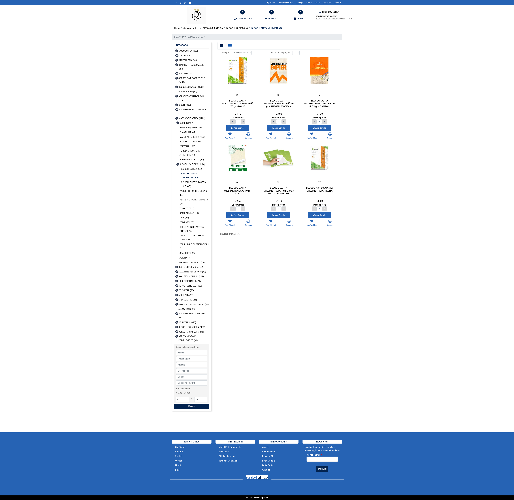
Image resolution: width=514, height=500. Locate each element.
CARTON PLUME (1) (188, 146)
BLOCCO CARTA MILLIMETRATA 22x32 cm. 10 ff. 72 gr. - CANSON (319, 103)
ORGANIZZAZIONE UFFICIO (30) (193, 304)
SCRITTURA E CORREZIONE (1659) (191, 80)
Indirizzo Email (314, 455)
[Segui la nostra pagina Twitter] (181, 3)
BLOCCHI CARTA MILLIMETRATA (266, 28)
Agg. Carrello (238, 128)
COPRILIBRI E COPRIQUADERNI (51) (194, 246)
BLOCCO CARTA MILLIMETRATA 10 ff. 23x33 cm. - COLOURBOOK (279, 190)
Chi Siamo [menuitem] (327, 3)
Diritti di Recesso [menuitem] (227, 456)
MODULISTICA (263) (188, 51)
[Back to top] (506, 492)
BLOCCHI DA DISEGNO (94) (192, 164)
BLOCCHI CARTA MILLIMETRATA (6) (190, 175)
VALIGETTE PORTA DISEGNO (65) (193, 193)
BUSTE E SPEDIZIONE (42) (191, 267)
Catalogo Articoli (191, 28)
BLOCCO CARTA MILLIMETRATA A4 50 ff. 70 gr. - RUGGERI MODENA (279, 103)
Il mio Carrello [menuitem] (268, 461)
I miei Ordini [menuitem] (267, 465)
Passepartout (262, 497)
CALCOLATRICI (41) (187, 299)
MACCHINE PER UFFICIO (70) (192, 271)
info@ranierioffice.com (326, 16)
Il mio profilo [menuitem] (268, 456)
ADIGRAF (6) (185, 258)
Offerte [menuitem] (309, 3)
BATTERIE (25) (185, 73)
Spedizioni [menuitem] (224, 451)
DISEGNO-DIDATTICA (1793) (191, 118)
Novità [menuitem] (317, 3)
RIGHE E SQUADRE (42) (190, 127)
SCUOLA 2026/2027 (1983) (191, 87)
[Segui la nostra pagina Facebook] (176, 3)
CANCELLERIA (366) (188, 60)
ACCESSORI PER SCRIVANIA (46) (191, 315)
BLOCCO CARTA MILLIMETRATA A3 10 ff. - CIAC (238, 190)
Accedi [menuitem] (265, 447)
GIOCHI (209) (184, 105)
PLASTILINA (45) (187, 132)
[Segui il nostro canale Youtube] (190, 3)
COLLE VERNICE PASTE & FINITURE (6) (191, 229)
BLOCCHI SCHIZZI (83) (191, 169)
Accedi (272, 2)
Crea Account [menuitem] (268, 451)
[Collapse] (176, 118)
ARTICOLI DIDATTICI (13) (191, 141)
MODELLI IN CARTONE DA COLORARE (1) (191, 237)
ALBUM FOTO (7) (186, 309)
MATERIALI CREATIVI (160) (192, 137)
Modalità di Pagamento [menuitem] (230, 447)
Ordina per (224, 52)
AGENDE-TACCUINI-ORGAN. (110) (191, 98)
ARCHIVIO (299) (185, 295)
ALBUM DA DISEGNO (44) (191, 159)
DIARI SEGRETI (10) (187, 91)
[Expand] (176, 51)
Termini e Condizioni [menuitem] (228, 461)
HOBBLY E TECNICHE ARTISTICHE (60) (189, 153)
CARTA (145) (184, 55)
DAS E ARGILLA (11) (189, 213)
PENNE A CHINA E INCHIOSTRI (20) (193, 201)
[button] (191, 406)
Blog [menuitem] (177, 470)
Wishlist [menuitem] (266, 470)
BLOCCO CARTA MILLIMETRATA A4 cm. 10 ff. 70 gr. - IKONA (237, 103)
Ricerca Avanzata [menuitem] (286, 3)
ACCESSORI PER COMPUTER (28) (192, 111)
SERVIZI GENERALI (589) (190, 286)
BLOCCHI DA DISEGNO (237, 28)
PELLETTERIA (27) (187, 322)
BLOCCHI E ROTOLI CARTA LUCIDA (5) (193, 184)
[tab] (222, 45)
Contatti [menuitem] (337, 3)
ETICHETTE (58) (186, 290)
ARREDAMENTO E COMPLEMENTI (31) (188, 338)
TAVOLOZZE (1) (186, 208)
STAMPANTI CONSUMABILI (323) (191, 67)
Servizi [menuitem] (178, 456)
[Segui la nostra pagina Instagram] (185, 3)
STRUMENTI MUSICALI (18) (191, 262)
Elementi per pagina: (280, 52)
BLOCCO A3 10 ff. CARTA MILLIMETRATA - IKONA (319, 189)
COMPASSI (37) (186, 222)
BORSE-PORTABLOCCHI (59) (191, 332)
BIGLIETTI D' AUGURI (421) (191, 276)
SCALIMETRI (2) (187, 253)
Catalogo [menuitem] (299, 3)
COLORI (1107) (186, 123)
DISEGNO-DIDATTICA (213, 28)
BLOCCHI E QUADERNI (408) (191, 327)
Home (177, 28)
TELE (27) (184, 217)
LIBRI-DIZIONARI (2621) (189, 281)
